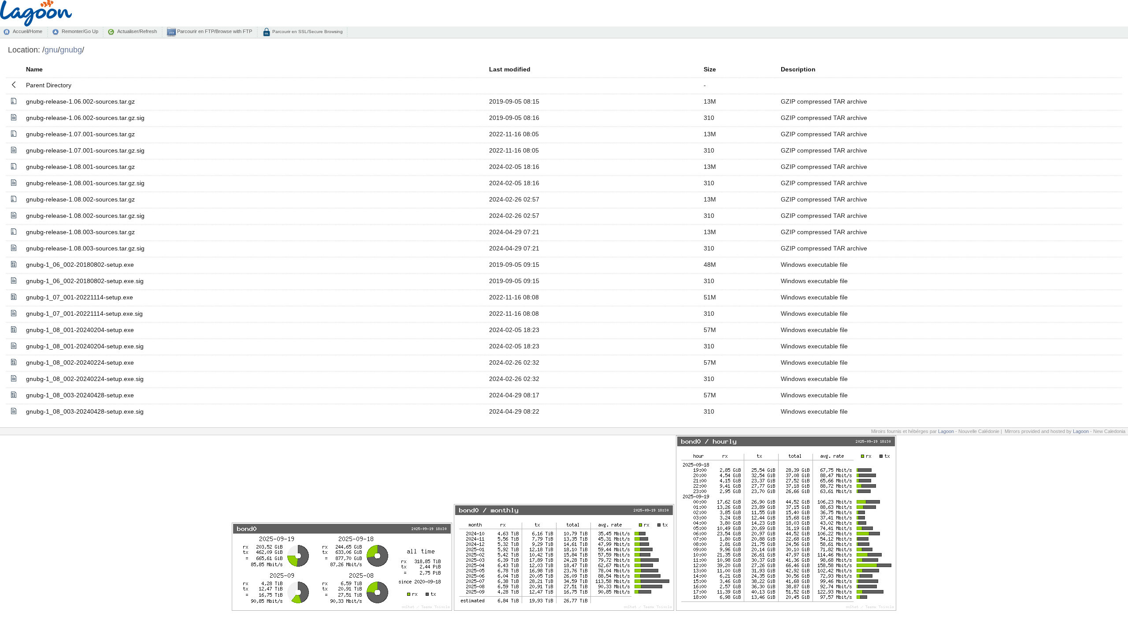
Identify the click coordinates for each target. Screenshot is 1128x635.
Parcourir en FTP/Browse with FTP (214, 31)
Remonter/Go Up (80, 31)
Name (34, 69)
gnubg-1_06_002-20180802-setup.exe (80, 264)
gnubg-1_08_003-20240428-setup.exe (80, 395)
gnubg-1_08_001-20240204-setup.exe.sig (85, 346)
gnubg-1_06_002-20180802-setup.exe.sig (85, 280)
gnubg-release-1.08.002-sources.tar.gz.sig (85, 215)
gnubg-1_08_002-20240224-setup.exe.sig (85, 378)
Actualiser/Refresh (137, 31)
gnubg (71, 49)
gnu (51, 49)
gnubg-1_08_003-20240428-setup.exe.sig (85, 411)
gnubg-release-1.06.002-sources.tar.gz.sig (85, 117)
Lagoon (946, 431)
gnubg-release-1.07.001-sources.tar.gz (80, 134)
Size (710, 69)
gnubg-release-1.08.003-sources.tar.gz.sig (85, 248)
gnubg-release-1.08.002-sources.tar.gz (80, 199)
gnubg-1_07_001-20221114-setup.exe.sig (84, 313)
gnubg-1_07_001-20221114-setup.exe (79, 297)
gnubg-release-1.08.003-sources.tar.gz (80, 231)
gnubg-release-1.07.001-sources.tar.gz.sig (85, 150)
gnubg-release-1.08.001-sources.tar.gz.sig (85, 183)
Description (798, 69)
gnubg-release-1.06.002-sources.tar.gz (80, 101)
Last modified (510, 69)
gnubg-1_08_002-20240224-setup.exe (80, 362)
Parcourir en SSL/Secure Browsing (307, 31)
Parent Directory (48, 85)
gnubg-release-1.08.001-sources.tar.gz (80, 166)
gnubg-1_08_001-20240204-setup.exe (80, 329)
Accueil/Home (27, 31)
